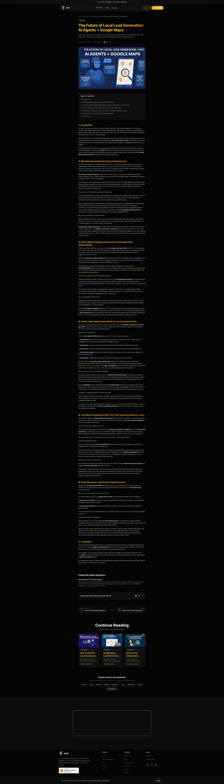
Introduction (85, 99)
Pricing (107, 7)
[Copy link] (110, 42)
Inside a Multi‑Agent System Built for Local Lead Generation (101, 108)
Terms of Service (150, 759)
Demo (104, 762)
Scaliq (104, 469)
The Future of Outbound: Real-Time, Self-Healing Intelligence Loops (104, 111)
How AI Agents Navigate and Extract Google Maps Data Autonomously (105, 105)
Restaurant (115, 684)
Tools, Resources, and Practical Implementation (97, 113)
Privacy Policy (149, 756)
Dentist (106, 684)
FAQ (103, 769)
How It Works (99, 7)
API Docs (126, 756)
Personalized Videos (108, 759)
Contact (126, 769)
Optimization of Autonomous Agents (89, 366)
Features (104, 756)
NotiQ (109, 312)
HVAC (91, 684)
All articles (112, 609)
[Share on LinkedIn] (104, 42)
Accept (158, 780)
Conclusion (85, 116)
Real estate (131, 684)
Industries (127, 766)
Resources (114, 8)
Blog (79, 16)
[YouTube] (151, 764)
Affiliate (126, 772)
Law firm (140, 684)
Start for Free (157, 8)
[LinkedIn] (147, 764)
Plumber (84, 684)
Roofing (99, 684)
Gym (123, 684)
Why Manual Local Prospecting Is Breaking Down (98, 102)
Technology (86, 16)
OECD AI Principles (115, 186)
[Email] (156, 764)
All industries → (112, 689)
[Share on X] (107, 42)
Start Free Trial (111, 727)
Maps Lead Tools (129, 762)
